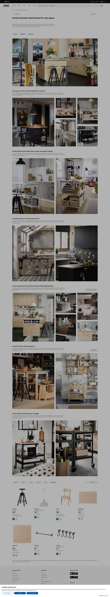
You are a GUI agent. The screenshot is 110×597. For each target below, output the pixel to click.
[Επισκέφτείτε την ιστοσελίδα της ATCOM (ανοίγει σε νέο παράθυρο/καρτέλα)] (103, 595)
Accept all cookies (32, 593)
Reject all (20, 593)
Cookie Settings (7, 593)
